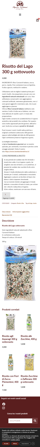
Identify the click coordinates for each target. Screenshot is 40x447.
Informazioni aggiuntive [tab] (21, 212)
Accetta (6, 443)
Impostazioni (25, 443)
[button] (20, 15)
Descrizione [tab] (6, 212)
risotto (35, 203)
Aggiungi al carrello (8, 198)
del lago (30, 203)
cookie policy (15, 440)
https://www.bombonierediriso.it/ (17, 151)
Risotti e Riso (20, 203)
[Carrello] (37, 20)
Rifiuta (15, 443)
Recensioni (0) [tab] (7, 215)
